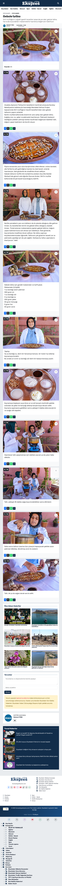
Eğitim (51, 9)
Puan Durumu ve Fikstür (45, 785)
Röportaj (8, 856)
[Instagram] (17, 787)
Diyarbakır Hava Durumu (45, 780)
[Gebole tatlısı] (31, 44)
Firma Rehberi (10, 854)
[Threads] (26, 787)
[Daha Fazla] (14, 128)
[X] (11, 787)
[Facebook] (8, 787)
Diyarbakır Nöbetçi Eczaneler (47, 778)
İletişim (7, 800)
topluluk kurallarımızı (23, 698)
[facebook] (9, 819)
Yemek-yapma (13, 844)
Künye (33, 800)
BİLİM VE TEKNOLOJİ (15, 827)
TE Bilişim (35, 814)
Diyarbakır (4, 9)
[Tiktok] (23, 787)
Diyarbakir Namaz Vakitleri (46, 781)
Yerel (10, 846)
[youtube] (32, 819)
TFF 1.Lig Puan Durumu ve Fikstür (19, 877)
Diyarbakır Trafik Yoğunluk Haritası (48, 783)
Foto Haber (15, 13)
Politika (7, 799)
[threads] (55, 819)
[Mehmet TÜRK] (8, 718)
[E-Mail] (14, 720)
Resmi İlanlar (13, 838)
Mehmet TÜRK (18, 717)
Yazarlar (8, 852)
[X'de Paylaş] (8, 128)
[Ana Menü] (4, 3)
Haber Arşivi (42, 790)
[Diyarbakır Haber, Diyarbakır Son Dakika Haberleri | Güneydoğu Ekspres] (31, 3)
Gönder (7, 692)
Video (7, 850)
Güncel (22, 9)
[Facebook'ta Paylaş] (5, 128)
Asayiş (6, 797)
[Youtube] (20, 787)
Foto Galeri (6, 13)
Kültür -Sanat (13, 836)
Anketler (8, 861)
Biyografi (8, 859)
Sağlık (45, 9)
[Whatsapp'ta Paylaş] (11, 128)
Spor (28, 9)
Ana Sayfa (8, 823)
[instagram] (24, 819)
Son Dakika (14, 9)
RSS (6, 809)
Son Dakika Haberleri (44, 789)
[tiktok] (47, 819)
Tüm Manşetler (43, 787)
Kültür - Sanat (36, 9)
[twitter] (16, 819)
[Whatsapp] (29, 787)
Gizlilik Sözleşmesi (37, 799)
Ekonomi (58, 9)
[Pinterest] (14, 787)
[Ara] (58, 3)
